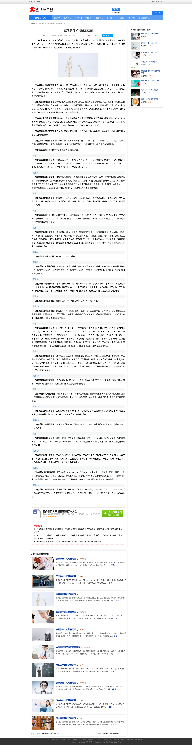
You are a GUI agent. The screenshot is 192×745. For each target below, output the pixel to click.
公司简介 (131, 18)
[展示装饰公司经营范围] (42, 717)
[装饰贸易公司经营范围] (42, 682)
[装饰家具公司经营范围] (42, 558)
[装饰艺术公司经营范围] (42, 611)
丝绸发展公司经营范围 (149, 52)
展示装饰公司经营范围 (66, 718)
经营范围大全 (144, 18)
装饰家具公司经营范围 (66, 559)
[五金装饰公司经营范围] (42, 700)
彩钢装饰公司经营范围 (66, 629)
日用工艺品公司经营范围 (149, 99)
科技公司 (78, 18)
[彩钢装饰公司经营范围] (42, 629)
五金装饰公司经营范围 (66, 700)
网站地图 (159, 2)
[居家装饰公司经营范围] (42, 576)
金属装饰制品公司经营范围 (68, 647)
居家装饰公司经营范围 (66, 576)
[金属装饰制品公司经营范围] (42, 646)
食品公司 (99, 18)
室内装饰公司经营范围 (66, 594)
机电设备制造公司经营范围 (150, 80)
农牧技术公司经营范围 (149, 62)
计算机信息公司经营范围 (149, 34)
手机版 (152, 2)
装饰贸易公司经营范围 (66, 683)
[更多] (113, 565)
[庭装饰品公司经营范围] (42, 664)
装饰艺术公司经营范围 (66, 612)
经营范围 (51, 24)
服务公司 (67, 18)
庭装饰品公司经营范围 (66, 665)
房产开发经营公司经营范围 (111, 733)
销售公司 (88, 18)
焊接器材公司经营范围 (149, 43)
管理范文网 (40, 17)
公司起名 (120, 18)
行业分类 (56, 18)
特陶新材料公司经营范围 (149, 90)
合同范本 (110, 18)
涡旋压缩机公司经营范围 (50, 733)
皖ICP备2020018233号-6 (113, 742)
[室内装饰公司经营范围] (42, 593)
